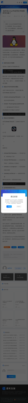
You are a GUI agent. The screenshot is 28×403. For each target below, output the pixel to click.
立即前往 (9, 206)
